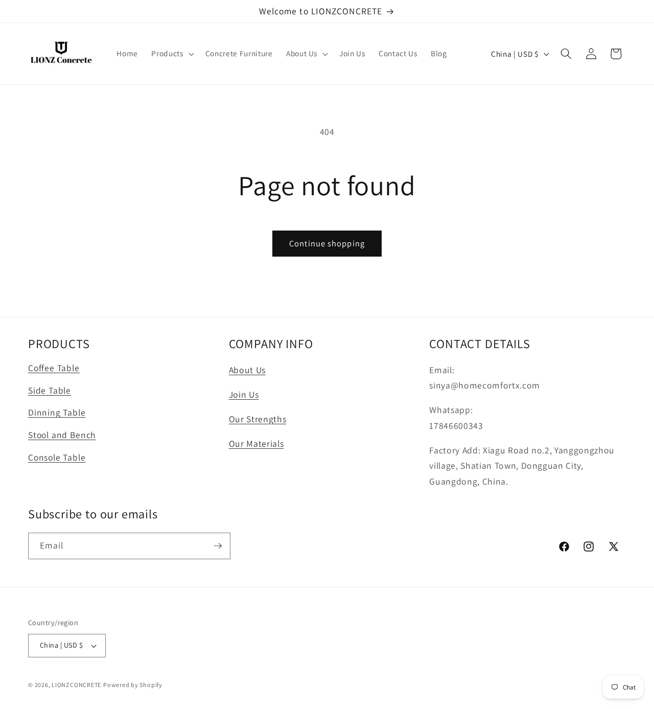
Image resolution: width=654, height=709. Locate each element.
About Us (247, 370)
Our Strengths (258, 419)
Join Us (244, 394)
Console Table (57, 457)
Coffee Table (54, 368)
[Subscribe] (217, 546)
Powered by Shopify (132, 685)
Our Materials (256, 443)
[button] (171, 53)
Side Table (49, 390)
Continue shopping (327, 243)
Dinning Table (57, 412)
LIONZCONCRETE (76, 685)
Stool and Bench (62, 435)
